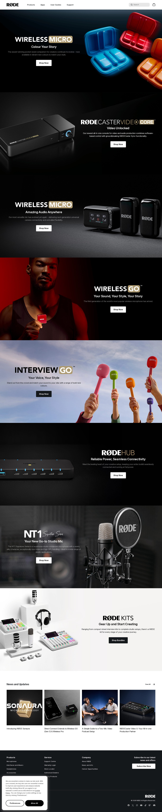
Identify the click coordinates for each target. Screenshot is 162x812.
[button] (143, 766)
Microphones (11, 761)
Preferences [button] (15, 803)
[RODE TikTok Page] (145, 805)
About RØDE (86, 761)
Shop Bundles (118, 640)
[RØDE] (13, 4)
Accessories (11, 773)
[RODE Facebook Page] (129, 805)
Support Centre (50, 761)
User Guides (56, 5)
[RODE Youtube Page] (141, 805)
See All (148, 684)
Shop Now (44, 63)
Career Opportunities (90, 769)
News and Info (87, 765)
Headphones (11, 769)
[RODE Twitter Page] (133, 805)
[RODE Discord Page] (154, 805)
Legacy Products (50, 776)
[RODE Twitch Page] (150, 805)
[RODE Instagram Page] (137, 805)
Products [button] (31, 5)
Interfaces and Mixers (15, 765)
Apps (43, 5)
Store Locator (49, 769)
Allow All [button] (34, 803)
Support (70, 5)
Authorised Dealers (51, 773)
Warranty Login (50, 765)
